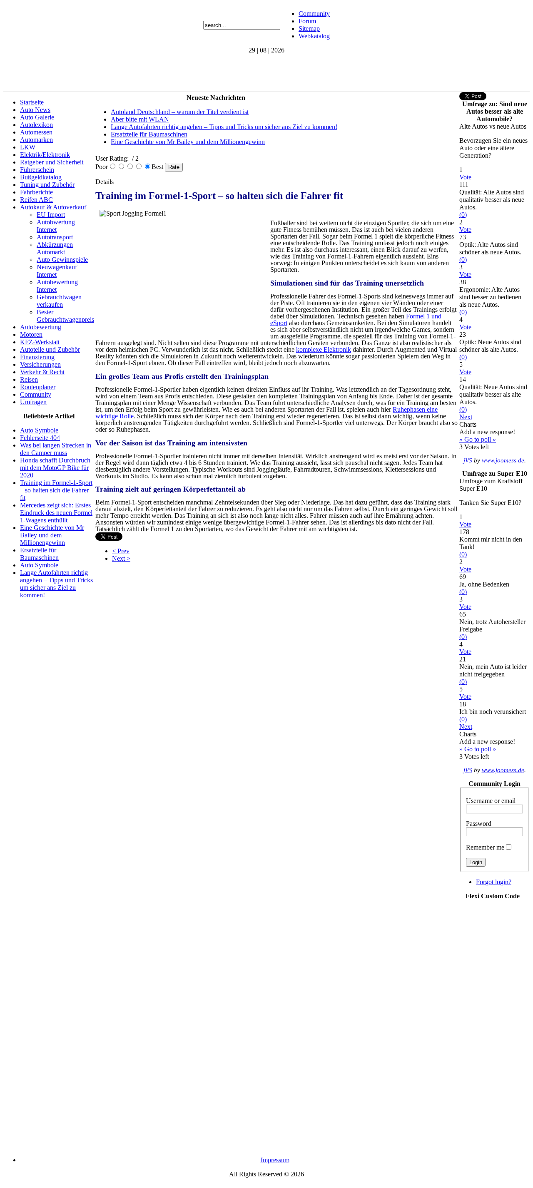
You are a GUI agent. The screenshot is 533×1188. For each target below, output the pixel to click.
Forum (307, 21)
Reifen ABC (36, 199)
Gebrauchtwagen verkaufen (59, 300)
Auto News (35, 109)
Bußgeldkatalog (41, 177)
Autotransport (55, 237)
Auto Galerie (37, 117)
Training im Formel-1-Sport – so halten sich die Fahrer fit (56, 490)
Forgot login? (493, 881)
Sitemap (309, 28)
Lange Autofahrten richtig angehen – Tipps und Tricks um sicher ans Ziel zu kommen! (56, 584)
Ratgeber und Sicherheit (51, 162)
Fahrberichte (36, 192)
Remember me (485, 847)
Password (478, 823)
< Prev (121, 550)
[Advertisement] (154, 73)
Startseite (32, 102)
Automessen (36, 132)
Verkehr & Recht (42, 371)
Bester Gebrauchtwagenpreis (65, 315)
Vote (465, 177)
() (463, 214)
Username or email (491, 800)
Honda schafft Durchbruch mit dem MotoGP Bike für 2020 (55, 468)
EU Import (51, 214)
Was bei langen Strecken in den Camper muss (55, 449)
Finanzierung (37, 356)
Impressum (275, 1159)
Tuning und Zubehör (47, 184)
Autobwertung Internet (56, 226)
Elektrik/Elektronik (45, 154)
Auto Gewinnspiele (62, 259)
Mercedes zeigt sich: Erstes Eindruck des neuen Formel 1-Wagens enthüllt (56, 513)
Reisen (29, 379)
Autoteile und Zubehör (50, 349)
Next (465, 416)
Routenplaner (37, 386)
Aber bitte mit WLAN (140, 119)
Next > (121, 558)
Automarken (36, 139)
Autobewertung (40, 327)
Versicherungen (40, 364)
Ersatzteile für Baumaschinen (39, 554)
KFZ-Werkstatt (40, 341)
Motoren (31, 334)
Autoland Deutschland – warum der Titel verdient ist (180, 111)
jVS (467, 460)
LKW (27, 147)
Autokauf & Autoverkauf (53, 207)
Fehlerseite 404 (40, 437)
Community (314, 13)
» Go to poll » (477, 439)
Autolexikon (36, 124)
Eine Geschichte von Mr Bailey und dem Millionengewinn (52, 535)
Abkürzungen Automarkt (55, 248)
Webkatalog (314, 36)
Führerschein (37, 169)
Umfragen (33, 401)
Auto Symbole (39, 430)
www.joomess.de (503, 460)
